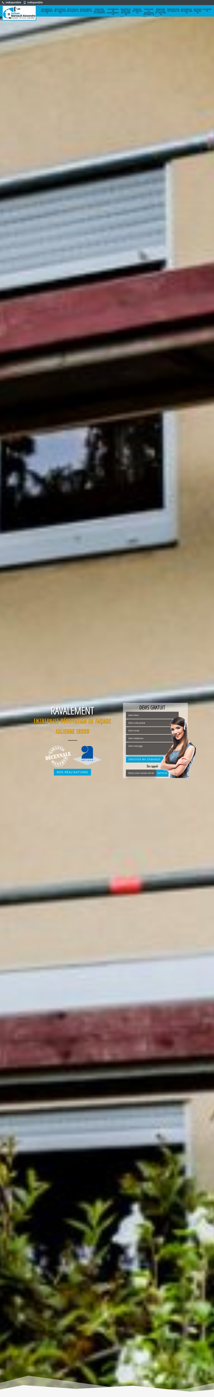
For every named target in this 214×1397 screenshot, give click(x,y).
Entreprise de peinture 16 (186, 11)
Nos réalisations (72, 772)
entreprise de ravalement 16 (113, 11)
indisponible (13, 2)
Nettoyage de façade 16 (73, 10)
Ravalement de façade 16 (86, 10)
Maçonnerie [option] (72, 710)
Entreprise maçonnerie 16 (47, 11)
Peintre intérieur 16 (137, 11)
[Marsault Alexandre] (19, 12)
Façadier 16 (207, 10)
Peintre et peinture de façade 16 (126, 11)
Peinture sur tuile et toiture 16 (160, 11)
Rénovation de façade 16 (173, 10)
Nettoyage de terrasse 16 (60, 11)
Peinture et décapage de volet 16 (148, 11)
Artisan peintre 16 (198, 11)
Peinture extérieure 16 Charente (99, 11)
